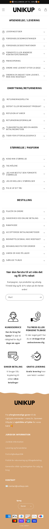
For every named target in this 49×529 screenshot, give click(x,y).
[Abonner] (40, 297)
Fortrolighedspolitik (14, 454)
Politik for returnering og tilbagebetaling (23, 460)
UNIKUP (26, 526)
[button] (3, 10)
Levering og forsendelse (16, 448)
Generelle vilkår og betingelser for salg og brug (24, 468)
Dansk (23, 506)
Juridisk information (14, 442)
